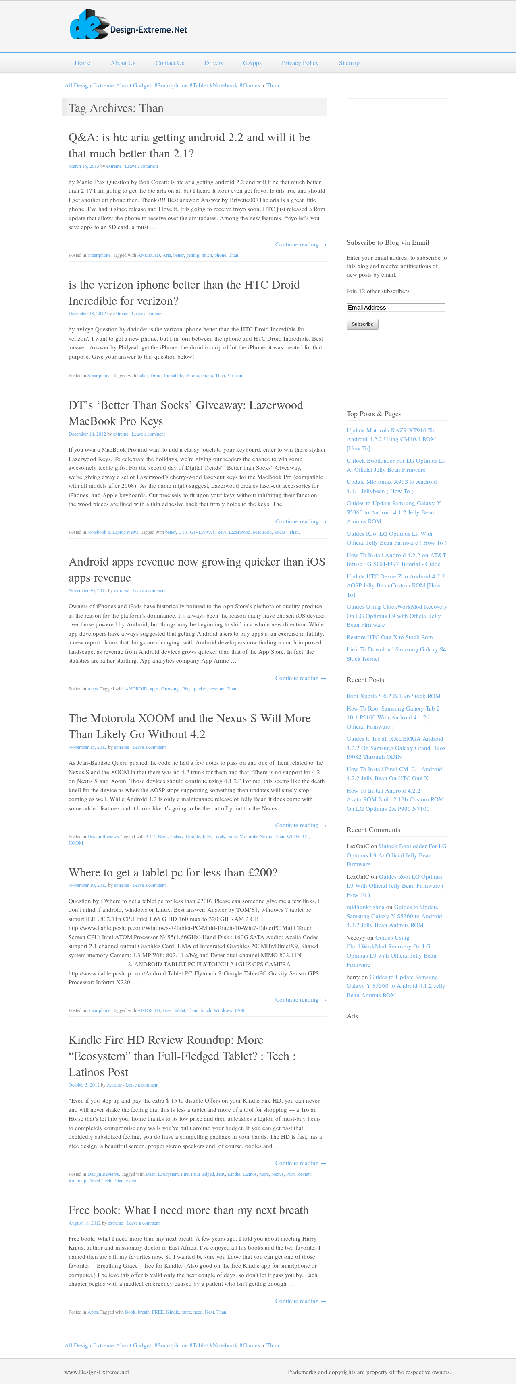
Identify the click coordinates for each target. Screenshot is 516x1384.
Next (209, 1311)
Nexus (266, 836)
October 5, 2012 (84, 1084)
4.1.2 (151, 836)
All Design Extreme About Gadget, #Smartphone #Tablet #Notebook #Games (162, 85)
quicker (200, 688)
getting (192, 255)
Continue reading (301, 244)
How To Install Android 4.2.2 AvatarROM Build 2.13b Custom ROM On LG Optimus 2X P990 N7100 (395, 799)
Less (166, 1010)
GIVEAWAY (202, 532)
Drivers (213, 62)
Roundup (77, 1180)
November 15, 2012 (88, 747)
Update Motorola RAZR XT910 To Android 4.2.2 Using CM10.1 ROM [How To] (391, 439)
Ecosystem (168, 1174)
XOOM (76, 842)
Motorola (248, 836)
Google (193, 836)
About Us (122, 62)
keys (222, 532)
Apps (92, 688)
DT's (182, 532)
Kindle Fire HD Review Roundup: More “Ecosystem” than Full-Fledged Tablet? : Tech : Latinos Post (182, 1055)
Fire (185, 1174)
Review (304, 1174)
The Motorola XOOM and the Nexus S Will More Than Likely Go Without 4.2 (190, 725)
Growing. (170, 688)
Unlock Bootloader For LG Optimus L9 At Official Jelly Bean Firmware (397, 855)
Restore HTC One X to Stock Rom (390, 637)
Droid (156, 375)
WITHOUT (298, 836)
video (131, 1180)
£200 (239, 1010)
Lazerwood (239, 532)
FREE (158, 1311)
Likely (219, 836)
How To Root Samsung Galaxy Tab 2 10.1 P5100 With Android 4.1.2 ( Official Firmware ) (393, 717)
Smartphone (98, 255)
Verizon (234, 375)
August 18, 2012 (85, 1222)
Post (290, 1174)
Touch (205, 1010)
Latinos (250, 1174)
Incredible (173, 375)
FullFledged (202, 1174)
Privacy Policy (300, 62)
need (198, 1311)
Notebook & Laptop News (112, 532)
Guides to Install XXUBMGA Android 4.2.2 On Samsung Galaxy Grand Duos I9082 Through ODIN (396, 747)
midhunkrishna (366, 907)
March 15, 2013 (84, 166)
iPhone (192, 375)
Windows (223, 1010)
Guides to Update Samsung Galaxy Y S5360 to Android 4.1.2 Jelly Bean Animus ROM (394, 512)
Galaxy (176, 836)
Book (130, 1311)
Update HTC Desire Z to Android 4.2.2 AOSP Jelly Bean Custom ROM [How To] (396, 585)
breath (144, 1311)
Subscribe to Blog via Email (388, 242)
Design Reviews (103, 836)
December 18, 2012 (87, 313)
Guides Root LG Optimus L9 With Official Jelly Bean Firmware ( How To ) (395, 885)
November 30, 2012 (88, 590)
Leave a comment (141, 166)
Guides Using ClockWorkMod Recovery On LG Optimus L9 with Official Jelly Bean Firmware (397, 615)
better (178, 255)
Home (82, 62)
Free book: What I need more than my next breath (189, 1209)
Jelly (206, 836)
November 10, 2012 (88, 885)
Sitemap (349, 62)
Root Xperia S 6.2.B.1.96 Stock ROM (394, 696)
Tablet (179, 1010)
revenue (216, 688)
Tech (106, 1180)
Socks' (280, 532)
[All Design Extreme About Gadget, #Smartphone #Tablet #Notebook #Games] (129, 34)
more (232, 836)
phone (220, 255)
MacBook (262, 532)
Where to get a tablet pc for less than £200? (173, 871)
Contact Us (170, 62)
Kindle (233, 1174)
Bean (163, 836)
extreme (113, 166)
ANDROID (148, 255)
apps (154, 688)
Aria (166, 255)
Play (186, 688)
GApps (252, 62)
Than (272, 85)
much (207, 255)
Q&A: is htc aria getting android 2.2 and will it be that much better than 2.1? (189, 144)
